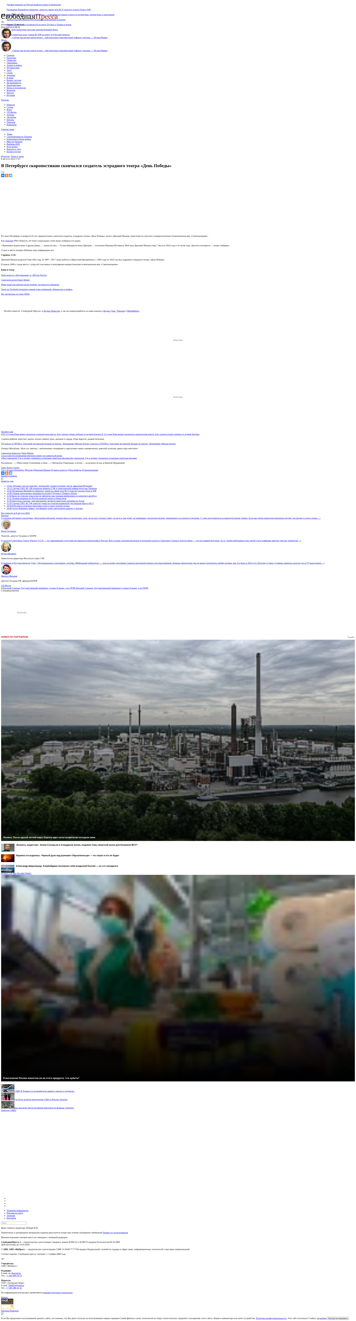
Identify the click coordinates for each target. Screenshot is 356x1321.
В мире (10, 78)
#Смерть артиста (59, 470)
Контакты (11, 1218)
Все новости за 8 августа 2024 (15, 513)
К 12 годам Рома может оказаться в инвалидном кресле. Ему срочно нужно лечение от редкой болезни (150, 434)
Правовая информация (17, 1210)
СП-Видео (12, 112)
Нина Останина (8, 531)
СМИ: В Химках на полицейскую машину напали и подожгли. (44, 1091)
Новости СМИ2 (8, 1110)
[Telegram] (10, 175)
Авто (9, 70)
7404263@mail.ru (16, 1285)
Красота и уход (14, 149)
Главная (10, 55)
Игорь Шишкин (8, 553)
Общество (11, 60)
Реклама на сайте (15, 1213)
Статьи (10, 107)
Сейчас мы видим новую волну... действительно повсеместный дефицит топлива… (52, 37)
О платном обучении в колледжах (17, 518)
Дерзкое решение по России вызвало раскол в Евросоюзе (34, 4)
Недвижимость (14, 83)
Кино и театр (17, 156)
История (11, 95)
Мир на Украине (14, 141)
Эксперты (11, 117)
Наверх (4, 1297)
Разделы (5, 100)
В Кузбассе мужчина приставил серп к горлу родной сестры (38, 506)
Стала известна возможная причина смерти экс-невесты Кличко (31, 455)
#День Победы (74, 470)
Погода (10, 93)
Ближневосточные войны (19, 139)
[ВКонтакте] (2, 175)
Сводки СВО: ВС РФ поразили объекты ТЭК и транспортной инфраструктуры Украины (52, 488)
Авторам (11, 1215)
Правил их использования (115, 1232)
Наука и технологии (16, 88)
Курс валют (12, 146)
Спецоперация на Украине (19, 136)
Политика (11, 58)
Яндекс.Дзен (109, 311)
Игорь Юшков (100, 37)
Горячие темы (7, 129)
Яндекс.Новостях (52, 311)
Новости (11, 105)
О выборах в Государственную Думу (18, 563)
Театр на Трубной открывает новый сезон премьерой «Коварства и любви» (37, 289)
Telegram (121, 311)
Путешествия (13, 68)
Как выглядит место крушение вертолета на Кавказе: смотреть (44, 1108)
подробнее (322, 1318)
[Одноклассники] (6, 175)
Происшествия (14, 85)
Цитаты (10, 120)
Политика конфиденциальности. (271, 1318)
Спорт (10, 73)
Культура (11, 90)
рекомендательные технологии (57, 1292)
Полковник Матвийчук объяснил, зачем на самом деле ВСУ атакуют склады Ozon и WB (49, 9)
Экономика (12, 63)
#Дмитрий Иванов (42, 470)
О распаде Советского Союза (15, 540)
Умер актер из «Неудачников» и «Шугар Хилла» (24, 275)
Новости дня (7, 481)
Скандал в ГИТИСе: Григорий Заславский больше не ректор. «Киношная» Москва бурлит (133, 444)
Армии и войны (14, 65)
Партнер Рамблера (10, 1311)
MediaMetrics (133, 311)
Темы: (9, 134)
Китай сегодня (14, 151)
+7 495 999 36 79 (14, 1275)
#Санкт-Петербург (15, 470)
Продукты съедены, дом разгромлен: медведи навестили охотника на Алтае (45, 501)
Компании (12, 125)
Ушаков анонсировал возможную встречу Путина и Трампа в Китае (39, 24)
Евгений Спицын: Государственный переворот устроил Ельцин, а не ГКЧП (112, 588)
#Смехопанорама (90, 470)
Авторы (10, 115)
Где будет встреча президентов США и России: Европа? (41, 1099)
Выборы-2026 (13, 144)
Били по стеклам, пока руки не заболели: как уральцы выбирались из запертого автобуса (52, 496)
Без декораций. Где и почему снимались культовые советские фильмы (103, 458)
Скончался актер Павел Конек (15, 280)
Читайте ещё (7, 432)
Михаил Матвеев (9, 576)
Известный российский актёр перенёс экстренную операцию (30, 284)
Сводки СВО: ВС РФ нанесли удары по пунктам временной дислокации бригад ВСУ (50, 503)
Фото (9, 110)
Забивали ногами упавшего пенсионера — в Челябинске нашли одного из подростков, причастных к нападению (60, 14)
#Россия (28, 470)
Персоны (11, 122)
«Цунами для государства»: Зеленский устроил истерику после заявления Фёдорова (49, 486)
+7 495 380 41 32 (14, 1288)
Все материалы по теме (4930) (15, 294)
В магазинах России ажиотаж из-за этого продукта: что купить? (41, 1078)
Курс (3, 27)
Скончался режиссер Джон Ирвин (17, 453)
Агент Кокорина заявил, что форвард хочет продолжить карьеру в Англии (45, 508)
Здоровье (11, 75)
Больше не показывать (338, 1318)
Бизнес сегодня (14, 80)
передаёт (9, 241)
